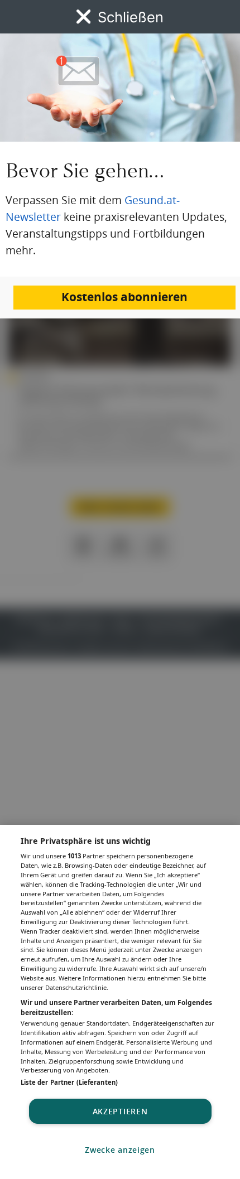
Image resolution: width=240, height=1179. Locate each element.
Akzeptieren (120, 1111)
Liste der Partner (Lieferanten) (69, 1082)
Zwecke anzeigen (120, 1149)
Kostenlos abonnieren (124, 297)
